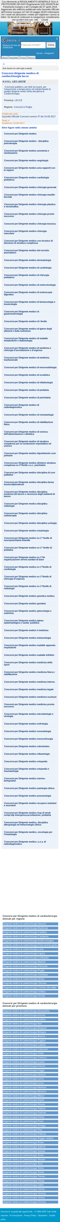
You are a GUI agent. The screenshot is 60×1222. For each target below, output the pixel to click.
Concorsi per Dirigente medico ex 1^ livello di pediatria (28, 549)
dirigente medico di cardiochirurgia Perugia (24, 1125)
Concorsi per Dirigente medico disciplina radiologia (25, 505)
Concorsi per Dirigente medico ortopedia (25, 761)
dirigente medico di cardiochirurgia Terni (23, 1164)
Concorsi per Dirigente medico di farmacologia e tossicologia (29, 303)
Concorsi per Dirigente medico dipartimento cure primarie (30, 454)
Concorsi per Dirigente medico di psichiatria (27, 398)
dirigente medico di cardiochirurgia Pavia (23, 1121)
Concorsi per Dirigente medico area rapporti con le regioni (29, 169)
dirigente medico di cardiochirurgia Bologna (24, 1032)
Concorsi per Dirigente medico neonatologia (27, 731)
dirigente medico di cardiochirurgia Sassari (24, 1151)
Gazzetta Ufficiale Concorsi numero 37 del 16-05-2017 (29, 116)
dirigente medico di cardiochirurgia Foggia (24, 1070)
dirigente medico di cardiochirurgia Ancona (24, 1015)
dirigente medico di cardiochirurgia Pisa (22, 1130)
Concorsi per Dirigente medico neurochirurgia (28, 739)
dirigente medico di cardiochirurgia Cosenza (25, 1057)
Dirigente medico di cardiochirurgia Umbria (24, 992)
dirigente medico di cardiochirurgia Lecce (23, 1079)
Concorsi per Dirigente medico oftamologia (27, 754)
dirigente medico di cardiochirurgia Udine (23, 1185)
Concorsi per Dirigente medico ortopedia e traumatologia (26, 770)
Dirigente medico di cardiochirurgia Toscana (24, 983)
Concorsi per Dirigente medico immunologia (27, 638)
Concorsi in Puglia (23, 107)
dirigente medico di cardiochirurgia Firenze (24, 1066)
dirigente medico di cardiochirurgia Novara (24, 1104)
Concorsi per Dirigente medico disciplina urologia (30, 523)
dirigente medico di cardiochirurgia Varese (24, 1189)
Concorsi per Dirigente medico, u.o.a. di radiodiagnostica (25, 843)
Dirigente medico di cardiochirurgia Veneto (24, 996)
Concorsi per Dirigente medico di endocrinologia (30, 285)
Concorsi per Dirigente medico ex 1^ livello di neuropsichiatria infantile (28, 539)
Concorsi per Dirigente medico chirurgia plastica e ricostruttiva (29, 205)
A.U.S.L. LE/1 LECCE (14, 82)
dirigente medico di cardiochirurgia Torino (23, 1168)
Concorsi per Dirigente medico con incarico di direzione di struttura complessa (28, 242)
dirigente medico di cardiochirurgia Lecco (23, 1083)
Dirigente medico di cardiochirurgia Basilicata (25, 928)
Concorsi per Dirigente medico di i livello (25, 321)
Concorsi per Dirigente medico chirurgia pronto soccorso (29, 215)
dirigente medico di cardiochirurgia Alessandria (26, 1011)
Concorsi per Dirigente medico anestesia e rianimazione (26, 152)
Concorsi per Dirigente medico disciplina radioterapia (25, 514)
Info (36, 20)
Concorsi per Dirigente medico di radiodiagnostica (21, 406)
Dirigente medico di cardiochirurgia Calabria (25, 932)
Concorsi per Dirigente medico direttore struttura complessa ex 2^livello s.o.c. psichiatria (30, 464)
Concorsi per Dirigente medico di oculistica (27, 375)
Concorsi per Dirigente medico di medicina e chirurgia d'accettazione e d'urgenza (27, 349)
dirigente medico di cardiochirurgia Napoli (23, 1100)
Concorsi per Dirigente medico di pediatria (26, 390)
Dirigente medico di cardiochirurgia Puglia (24, 970)
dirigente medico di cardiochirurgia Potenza (24, 1134)
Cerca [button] (51, 45)
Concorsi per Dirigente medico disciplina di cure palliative (29, 474)
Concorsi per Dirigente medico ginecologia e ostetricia (27, 612)
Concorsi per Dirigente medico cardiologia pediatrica (26, 178)
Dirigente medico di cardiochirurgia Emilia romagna (28, 941)
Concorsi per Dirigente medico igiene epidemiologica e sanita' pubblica (24, 622)
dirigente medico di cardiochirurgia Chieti (23, 1053)
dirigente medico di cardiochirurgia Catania (24, 1045)
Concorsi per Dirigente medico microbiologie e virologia (28, 715)
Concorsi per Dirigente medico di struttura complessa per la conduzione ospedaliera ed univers (27, 443)
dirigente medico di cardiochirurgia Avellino (24, 1019)
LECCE (18, 100)
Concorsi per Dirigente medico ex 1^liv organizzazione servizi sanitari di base (24, 558)
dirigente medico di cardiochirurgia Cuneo (23, 1062)
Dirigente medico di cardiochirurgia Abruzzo (24, 924)
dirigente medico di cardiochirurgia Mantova (24, 1087)
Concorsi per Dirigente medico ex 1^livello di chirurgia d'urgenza (27, 578)
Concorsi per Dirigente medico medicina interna (29, 682)
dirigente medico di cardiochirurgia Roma (23, 1142)
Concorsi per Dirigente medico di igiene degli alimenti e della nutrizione (28, 330)
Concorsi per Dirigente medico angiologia (26, 160)
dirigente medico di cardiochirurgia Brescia (24, 1036)
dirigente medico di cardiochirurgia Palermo (24, 1113)
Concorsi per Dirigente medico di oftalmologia (28, 382)
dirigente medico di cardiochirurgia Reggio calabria (28, 1138)
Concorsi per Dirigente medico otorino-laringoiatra (24, 779)
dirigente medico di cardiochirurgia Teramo (24, 1159)
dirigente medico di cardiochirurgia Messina (24, 1091)
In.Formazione (15, 1215)
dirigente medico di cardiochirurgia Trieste (23, 1181)
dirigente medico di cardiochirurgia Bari (22, 1023)
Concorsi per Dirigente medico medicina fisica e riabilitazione (29, 673)
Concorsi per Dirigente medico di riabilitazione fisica (28, 423)
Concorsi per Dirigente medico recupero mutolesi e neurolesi (30, 804)
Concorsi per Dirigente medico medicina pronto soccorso (29, 705)
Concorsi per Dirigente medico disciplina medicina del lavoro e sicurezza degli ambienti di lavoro (29, 494)
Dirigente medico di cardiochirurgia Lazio (23, 949)
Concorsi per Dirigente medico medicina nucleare (30, 697)
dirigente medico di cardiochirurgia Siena (23, 1155)
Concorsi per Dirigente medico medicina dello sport (28, 663)
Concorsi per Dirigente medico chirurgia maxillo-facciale (29, 196)
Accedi (39, 53)
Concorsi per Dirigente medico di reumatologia (29, 415)
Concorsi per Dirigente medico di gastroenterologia (21, 313)
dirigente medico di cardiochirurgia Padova (24, 1108)
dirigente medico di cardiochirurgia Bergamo (25, 1028)
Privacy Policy (30, 1215)
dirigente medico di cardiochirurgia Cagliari (24, 1041)
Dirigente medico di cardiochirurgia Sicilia (23, 979)
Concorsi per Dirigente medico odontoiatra (26, 746)
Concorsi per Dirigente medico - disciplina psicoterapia (26, 142)
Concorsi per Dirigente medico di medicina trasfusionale (26, 359)
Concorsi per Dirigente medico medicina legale (29, 689)
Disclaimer (42, 1215)
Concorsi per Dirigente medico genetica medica (29, 596)
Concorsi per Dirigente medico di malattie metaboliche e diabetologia (26, 339)
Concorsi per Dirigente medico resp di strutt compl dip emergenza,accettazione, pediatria (27, 814)
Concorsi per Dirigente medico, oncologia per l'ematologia (28, 833)
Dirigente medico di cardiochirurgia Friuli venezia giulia (30, 945)
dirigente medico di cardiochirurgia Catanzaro (25, 1049)
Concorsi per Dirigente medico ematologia (26, 531)
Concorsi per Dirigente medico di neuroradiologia (30, 367)
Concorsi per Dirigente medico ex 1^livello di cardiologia (27, 568)
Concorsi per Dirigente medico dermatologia (27, 260)
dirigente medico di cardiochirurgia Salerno (24, 1147)
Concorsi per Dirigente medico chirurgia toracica (30, 224)
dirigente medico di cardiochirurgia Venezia (24, 1193)
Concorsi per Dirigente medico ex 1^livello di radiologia (27, 587)
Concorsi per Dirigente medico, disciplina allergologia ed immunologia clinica (26, 823)
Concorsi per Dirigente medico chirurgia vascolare (25, 232)
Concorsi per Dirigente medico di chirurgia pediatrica (26, 276)
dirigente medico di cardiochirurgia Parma (23, 1117)
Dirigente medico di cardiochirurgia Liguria (24, 953)
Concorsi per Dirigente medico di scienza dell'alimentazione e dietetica (26, 433)
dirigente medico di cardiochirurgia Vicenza (24, 1202)
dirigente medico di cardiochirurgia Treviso (24, 1176)
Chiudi (44, 20)
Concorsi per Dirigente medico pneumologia (27, 796)
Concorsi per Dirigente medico (20, 134)
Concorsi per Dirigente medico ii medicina (26, 630)
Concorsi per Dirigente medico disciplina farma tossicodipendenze (29, 483)
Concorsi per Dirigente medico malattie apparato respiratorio (29, 646)
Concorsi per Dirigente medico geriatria (25, 603)
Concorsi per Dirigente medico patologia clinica (29, 788)
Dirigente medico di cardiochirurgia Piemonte (25, 966)
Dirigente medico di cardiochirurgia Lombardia (26, 958)
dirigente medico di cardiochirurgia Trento (23, 1172)
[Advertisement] (30, 880)
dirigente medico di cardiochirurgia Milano (23, 1096)
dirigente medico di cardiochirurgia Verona (24, 1197)
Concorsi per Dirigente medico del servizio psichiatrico (26, 251)
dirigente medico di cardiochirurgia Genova (24, 1074)
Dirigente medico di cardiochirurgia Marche (24, 962)
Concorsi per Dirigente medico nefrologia (26, 724)
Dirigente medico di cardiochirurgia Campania (25, 936)
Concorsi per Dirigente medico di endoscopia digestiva (28, 293)
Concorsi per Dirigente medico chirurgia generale (30, 187)
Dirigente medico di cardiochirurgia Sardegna (25, 974)
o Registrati (49, 53)
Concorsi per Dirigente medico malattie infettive (29, 655)
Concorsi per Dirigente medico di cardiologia (27, 268)
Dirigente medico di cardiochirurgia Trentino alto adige (30, 987)
